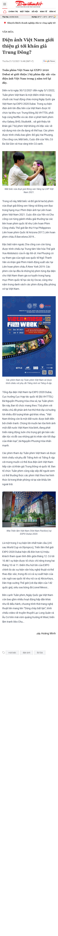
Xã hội (35, 11)
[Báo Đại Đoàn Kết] (29, 4)
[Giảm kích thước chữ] (31, 932)
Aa (35, 933)
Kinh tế (43, 11)
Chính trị (13, 11)
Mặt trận (24, 11)
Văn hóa (53, 11)
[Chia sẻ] (55, 932)
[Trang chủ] (4, 11)
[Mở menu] (4, 4)
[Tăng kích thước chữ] (39, 932)
